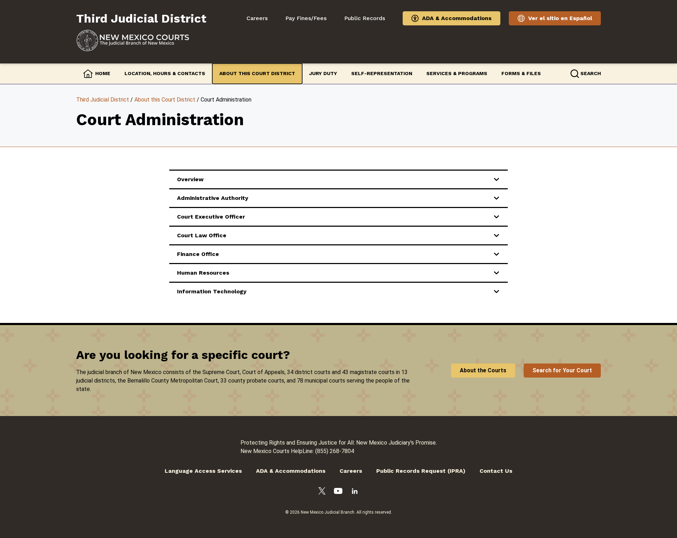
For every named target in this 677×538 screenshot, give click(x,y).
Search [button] (590, 73)
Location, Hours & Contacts (164, 73)
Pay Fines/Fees (306, 18)
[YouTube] (338, 492)
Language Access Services (203, 470)
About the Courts (483, 370)
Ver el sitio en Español (560, 18)
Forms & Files (521, 73)
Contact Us (496, 470)
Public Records (364, 18)
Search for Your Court (562, 370)
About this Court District (257, 73)
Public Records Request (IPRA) (420, 470)
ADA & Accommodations (457, 18)
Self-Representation (381, 73)
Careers (257, 18)
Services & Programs (456, 73)
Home (102, 73)
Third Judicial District (102, 99)
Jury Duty (323, 73)
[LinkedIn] (355, 492)
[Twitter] (321, 492)
